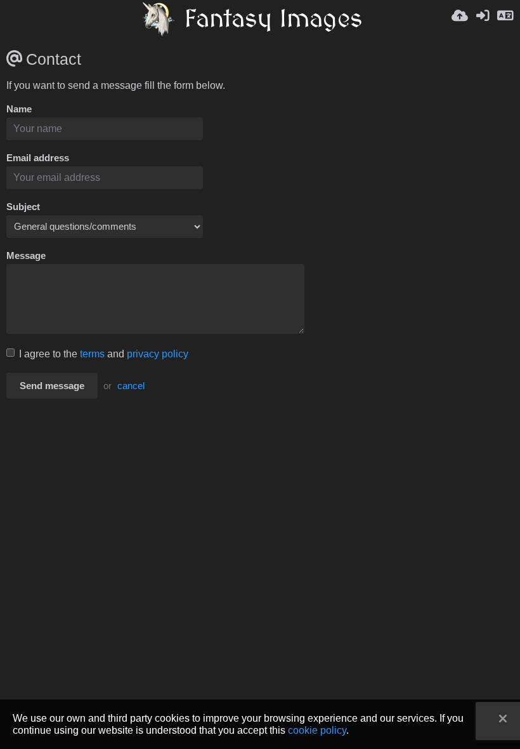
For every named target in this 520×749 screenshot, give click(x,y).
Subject (23, 207)
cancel (131, 386)
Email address (37, 158)
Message (26, 256)
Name (19, 109)
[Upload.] (460, 19)
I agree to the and (103, 353)
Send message (52, 386)
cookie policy (317, 730)
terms (92, 353)
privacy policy (157, 353)
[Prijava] (482, 19)
